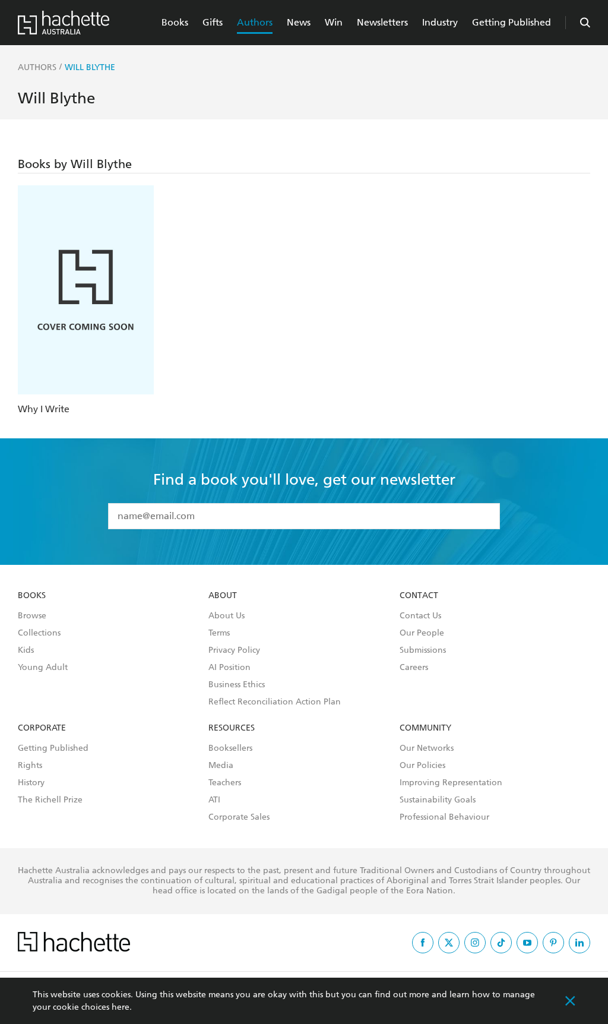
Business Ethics (236, 685)
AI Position (229, 667)
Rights (30, 765)
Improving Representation (451, 783)
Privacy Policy (234, 650)
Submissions (423, 650)
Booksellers (230, 748)
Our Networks (427, 748)
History (31, 783)
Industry (440, 22)
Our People (422, 633)
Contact (419, 596)
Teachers (224, 783)
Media (220, 765)
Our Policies (422, 765)
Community (425, 728)
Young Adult (43, 667)
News (299, 22)
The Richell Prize (50, 800)
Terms (219, 633)
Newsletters (382, 22)
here (120, 1007)
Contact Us (420, 616)
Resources (231, 728)
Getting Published (511, 22)
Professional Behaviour (444, 817)
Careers (414, 667)
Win (334, 22)
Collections (39, 633)
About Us (226, 616)
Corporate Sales (239, 817)
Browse (32, 616)
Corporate (42, 728)
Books (175, 22)
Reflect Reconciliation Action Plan (274, 702)
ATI (214, 800)
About (222, 596)
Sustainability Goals (438, 800)
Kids (26, 650)
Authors (255, 22)
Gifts (212, 22)
